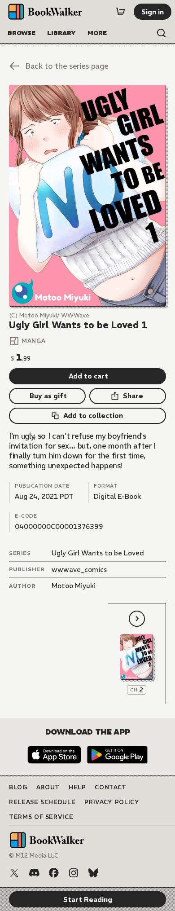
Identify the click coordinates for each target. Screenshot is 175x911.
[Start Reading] (87, 196)
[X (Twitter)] (14, 872)
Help (77, 787)
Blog (18, 787)
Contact (111, 787)
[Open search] (161, 33)
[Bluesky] (93, 872)
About (48, 787)
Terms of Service (41, 817)
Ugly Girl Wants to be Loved (98, 553)
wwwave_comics (79, 569)
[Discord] (34, 872)
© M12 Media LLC (33, 855)
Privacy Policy (111, 802)
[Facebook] (53, 872)
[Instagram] (73, 872)
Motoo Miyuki (74, 585)
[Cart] (120, 12)
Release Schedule (42, 802)
